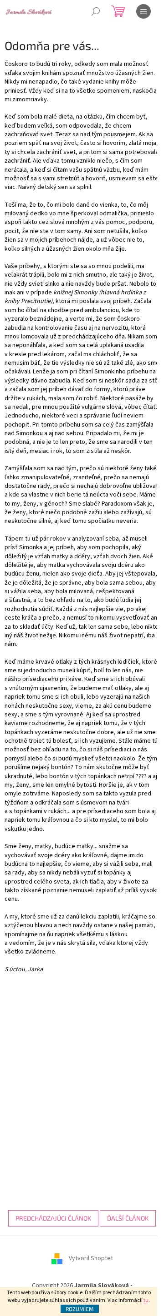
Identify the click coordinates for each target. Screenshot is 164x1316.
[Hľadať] (96, 11)
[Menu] (143, 11)
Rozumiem (80, 1309)
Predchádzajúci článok (53, 1218)
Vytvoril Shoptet (91, 1258)
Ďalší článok (128, 1218)
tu (146, 1300)
